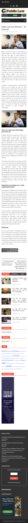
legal (4, 363)
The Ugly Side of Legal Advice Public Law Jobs (19, 309)
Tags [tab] (22, 274)
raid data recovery (15, 366)
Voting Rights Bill (19, 368)
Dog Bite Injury (9, 358)
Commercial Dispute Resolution (7, 356)
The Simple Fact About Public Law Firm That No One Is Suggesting (19, 290)
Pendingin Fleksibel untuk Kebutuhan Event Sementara (19, 279)
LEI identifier (8, 363)
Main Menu (7, 20)
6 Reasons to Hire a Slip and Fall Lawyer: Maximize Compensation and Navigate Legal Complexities (13, 458)
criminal (16, 355)
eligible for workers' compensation (18, 358)
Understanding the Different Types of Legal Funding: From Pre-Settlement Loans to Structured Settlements (13, 450)
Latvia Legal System (17, 360)
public (15, 251)
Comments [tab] (14, 274)
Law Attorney (14, 249)
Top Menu (6, 2)
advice (4, 351)
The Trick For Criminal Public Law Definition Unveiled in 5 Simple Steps (19, 300)
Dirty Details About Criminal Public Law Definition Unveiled (8, 263)
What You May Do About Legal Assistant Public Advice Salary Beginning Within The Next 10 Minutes (20, 264)
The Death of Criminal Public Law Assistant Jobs (19, 318)
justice (11, 360)
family (3, 360)
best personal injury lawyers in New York (17, 353)
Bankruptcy (21, 351)
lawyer (23, 360)
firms (7, 360)
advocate (9, 351)
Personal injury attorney (15, 363)
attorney (10, 251)
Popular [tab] (5, 274)
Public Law (17, 482)
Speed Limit (13, 368)
